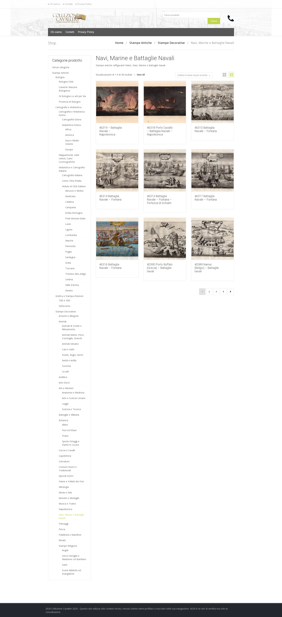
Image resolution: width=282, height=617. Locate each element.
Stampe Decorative (171, 43)
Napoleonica (65, 509)
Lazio (68, 224)
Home (119, 43)
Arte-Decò (64, 382)
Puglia (68, 251)
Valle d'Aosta (72, 284)
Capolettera (65, 455)
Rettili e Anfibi (69, 360)
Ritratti (62, 540)
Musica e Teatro (67, 503)
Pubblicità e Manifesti (70, 534)
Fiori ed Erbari (69, 430)
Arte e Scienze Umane (73, 398)
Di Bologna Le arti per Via (72, 96)
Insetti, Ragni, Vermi (72, 354)
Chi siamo (55, 4)
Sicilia (68, 262)
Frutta (65, 435)
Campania (70, 207)
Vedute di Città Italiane (74, 186)
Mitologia (64, 487)
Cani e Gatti (68, 349)
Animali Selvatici (70, 343)
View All (141, 74)
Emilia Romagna (73, 212)
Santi (64, 564)
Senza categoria (60, 67)
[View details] (117, 101)
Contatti (69, 4)
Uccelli (65, 371)
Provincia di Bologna (69, 101)
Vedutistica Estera (71, 125)
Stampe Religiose (68, 545)
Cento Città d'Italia (71, 180)
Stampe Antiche (140, 43)
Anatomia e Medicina (73, 392)
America (69, 134)
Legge (65, 403)
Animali (62, 321)
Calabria (69, 201)
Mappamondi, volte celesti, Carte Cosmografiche (69, 158)
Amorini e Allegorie (69, 315)
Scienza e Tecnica (71, 409)
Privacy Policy (84, 4)
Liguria (68, 229)
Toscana (69, 268)
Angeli (65, 550)
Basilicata (70, 196)
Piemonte (70, 246)
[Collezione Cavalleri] (69, 17)
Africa (68, 129)
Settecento (64, 306)
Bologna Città (66, 81)
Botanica (63, 420)
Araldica (63, 377)
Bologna (59, 77)
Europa (69, 149)
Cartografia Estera (71, 119)
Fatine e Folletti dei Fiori (71, 481)
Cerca (214, 21)
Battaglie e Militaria (69, 414)
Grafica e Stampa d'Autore (69, 296)
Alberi (65, 424)
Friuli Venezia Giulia (75, 218)
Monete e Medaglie (69, 498)
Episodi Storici (66, 475)
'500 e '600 (64, 300)
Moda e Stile (65, 492)
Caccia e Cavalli (67, 450)
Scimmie (66, 366)
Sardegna (70, 257)
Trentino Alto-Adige (75, 273)
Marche (69, 240)
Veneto (69, 290)
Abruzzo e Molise (74, 190)
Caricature (64, 461)
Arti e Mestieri (66, 388)
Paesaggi (63, 523)
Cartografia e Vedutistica (68, 107)
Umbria (69, 279)
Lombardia (71, 235)
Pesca (62, 529)
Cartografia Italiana (72, 175)
